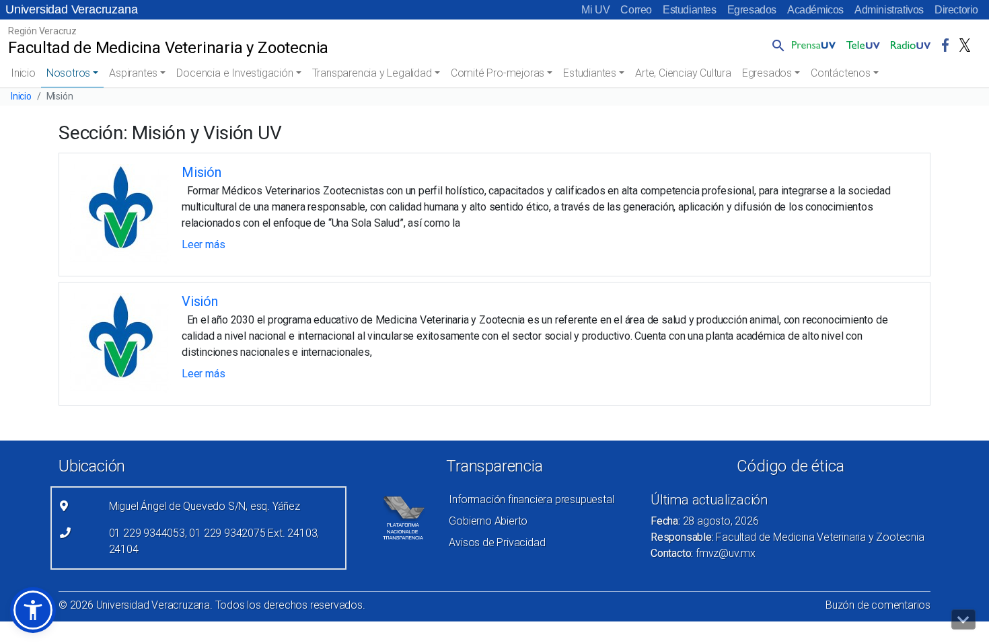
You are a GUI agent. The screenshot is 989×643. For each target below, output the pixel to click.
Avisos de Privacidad (497, 542)
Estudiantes (690, 9)
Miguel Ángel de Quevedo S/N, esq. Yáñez (204, 506)
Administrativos (889, 9)
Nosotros (68, 73)
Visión (200, 301)
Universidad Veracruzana (71, 9)
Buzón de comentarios (878, 605)
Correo (636, 9)
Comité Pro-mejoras (497, 73)
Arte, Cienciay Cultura (683, 73)
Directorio (956, 9)
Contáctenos (841, 73)
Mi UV (595, 9)
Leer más (203, 244)
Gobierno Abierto (488, 521)
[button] (775, 45)
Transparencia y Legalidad (372, 73)
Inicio (23, 73)
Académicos (815, 9)
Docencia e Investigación (234, 73)
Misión (201, 172)
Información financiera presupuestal (531, 499)
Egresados (751, 9)
